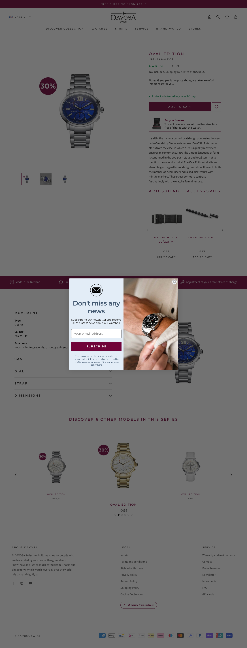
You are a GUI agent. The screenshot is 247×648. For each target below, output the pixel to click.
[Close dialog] (174, 282)
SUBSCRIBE (96, 346)
